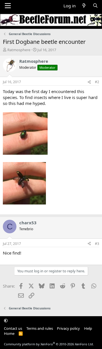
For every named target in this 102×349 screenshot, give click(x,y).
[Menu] (7, 5)
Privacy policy (68, 328)
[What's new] (84, 6)
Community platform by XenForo (49, 344)
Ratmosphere (18, 49)
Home (9, 333)
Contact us (13, 328)
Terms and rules (39, 328)
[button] (6, 320)
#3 (97, 243)
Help (88, 328)
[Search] (95, 6)
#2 (97, 81)
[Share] (89, 82)
